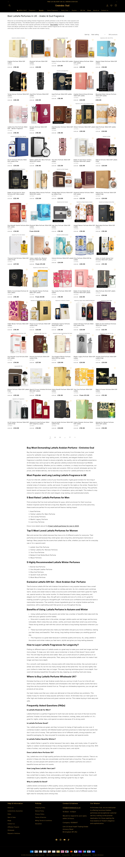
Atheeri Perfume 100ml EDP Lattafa (84, 127)
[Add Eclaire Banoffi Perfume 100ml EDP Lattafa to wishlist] (70, 368)
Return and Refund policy (53, 855)
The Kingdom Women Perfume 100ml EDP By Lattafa (61, 357)
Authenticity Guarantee (15, 811)
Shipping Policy (40, 807)
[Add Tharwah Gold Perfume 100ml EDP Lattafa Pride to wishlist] (26, 236)
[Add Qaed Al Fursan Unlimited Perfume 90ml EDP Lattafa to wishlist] (48, 368)
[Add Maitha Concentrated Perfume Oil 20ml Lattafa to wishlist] (26, 269)
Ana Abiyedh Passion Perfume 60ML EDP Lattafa (39, 291)
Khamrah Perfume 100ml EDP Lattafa (38, 62)
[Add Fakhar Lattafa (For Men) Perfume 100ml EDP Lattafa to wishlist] (48, 138)
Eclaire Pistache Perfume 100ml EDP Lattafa (83, 423)
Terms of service (76, 855)
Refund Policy (39, 811)
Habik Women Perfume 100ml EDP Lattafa (18, 324)
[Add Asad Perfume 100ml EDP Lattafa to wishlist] (70, 72)
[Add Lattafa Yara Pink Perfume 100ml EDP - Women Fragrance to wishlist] (26, 105)
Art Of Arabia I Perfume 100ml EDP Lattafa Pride (18, 423)
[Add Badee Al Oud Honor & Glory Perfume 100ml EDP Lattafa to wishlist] (92, 138)
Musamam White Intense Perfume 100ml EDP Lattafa (40, 193)
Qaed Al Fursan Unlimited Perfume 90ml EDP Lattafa (40, 390)
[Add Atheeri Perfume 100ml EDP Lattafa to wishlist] (92, 105)
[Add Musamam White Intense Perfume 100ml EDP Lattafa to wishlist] (48, 171)
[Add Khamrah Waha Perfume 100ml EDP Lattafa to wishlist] (48, 204)
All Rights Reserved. (39, 855)
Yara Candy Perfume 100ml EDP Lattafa (61, 291)
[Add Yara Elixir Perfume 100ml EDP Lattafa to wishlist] (70, 138)
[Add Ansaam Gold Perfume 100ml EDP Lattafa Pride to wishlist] (114, 335)
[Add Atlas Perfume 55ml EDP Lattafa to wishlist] (114, 269)
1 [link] (50, 437)
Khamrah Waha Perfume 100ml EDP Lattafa (40, 226)
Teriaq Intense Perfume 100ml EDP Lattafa (18, 94)
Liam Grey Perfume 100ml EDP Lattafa (61, 226)
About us (10, 807)
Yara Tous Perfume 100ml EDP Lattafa (83, 390)
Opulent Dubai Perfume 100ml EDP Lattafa (106, 62)
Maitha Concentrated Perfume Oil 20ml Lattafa (18, 291)
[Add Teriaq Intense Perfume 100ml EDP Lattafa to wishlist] (26, 72)
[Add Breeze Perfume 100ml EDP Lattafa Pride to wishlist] (26, 368)
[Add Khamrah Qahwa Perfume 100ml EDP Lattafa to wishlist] (92, 40)
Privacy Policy (39, 814)
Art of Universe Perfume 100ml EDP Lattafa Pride (17, 160)
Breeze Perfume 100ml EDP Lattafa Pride (18, 390)
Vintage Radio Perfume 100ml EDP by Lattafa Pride (62, 193)
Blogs (9, 820)
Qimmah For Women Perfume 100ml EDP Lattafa (105, 423)
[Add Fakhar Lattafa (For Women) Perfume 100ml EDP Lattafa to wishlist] (48, 236)
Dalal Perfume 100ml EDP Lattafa (106, 127)
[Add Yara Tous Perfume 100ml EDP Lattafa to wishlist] (92, 368)
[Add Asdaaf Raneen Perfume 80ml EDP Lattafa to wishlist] (92, 204)
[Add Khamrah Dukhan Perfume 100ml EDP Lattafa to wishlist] (92, 171)
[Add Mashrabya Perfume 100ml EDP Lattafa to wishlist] (114, 204)
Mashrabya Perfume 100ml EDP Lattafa (105, 226)
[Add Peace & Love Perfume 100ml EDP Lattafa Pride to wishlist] (48, 302)
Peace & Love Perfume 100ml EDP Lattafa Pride (40, 324)
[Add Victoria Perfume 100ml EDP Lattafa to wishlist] (70, 236)
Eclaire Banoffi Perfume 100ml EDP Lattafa (62, 390)
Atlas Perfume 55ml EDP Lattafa (105, 291)
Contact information (98, 855)
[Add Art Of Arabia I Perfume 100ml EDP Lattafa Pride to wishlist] (26, 401)
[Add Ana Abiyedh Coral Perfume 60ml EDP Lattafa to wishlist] (26, 335)
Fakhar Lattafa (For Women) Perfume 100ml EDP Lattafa (38, 258)
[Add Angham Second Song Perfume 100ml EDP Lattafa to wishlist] (92, 72)
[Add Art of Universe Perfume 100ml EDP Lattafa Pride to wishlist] (26, 138)
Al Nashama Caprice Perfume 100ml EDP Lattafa (61, 324)
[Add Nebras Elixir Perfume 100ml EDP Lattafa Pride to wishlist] (114, 171)
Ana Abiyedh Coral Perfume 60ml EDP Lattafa (18, 357)
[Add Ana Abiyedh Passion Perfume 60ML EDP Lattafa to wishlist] (48, 269)
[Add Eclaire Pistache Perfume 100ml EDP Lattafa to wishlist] (92, 401)
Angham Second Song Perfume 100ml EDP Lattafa (83, 94)
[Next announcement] (117, 1)
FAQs (9, 814)
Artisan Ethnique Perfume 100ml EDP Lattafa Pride (83, 324)
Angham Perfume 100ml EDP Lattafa (16, 62)
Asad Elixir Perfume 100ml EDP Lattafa (39, 94)
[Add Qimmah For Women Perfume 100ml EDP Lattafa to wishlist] (114, 401)
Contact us (11, 823)
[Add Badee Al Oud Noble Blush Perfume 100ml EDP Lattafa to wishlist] (92, 269)
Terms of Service (40, 817)
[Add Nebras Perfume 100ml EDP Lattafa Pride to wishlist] (114, 138)
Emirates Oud (29, 855)
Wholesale (11, 830)
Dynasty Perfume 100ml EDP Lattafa (38, 127)
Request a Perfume (14, 833)
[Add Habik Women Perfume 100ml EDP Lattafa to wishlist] (26, 302)
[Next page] (75, 437)
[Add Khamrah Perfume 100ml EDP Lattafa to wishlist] (48, 40)
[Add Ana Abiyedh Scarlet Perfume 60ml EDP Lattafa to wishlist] (26, 204)
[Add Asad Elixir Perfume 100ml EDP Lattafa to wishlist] (48, 72)
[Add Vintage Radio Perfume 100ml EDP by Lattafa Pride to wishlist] (70, 171)
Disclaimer (38, 823)
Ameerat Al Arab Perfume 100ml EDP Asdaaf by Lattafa (39, 423)
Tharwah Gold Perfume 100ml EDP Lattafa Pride (18, 258)
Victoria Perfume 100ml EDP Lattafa (62, 258)
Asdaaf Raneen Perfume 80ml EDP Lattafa (84, 226)
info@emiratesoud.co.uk (72, 807)
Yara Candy (54, 24)
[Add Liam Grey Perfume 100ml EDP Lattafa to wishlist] (70, 204)
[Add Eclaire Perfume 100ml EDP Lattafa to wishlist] (70, 40)
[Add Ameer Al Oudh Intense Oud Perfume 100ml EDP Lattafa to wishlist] (114, 236)
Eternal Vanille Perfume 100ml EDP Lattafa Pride (62, 423)
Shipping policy (86, 855)
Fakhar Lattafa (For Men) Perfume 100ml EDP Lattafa (40, 160)
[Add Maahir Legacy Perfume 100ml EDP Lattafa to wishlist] (92, 335)
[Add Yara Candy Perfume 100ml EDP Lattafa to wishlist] (70, 269)
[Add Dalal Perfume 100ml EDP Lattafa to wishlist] (114, 105)
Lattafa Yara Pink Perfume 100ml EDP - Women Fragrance (17, 127)
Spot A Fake (12, 817)
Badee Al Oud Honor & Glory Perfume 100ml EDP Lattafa (82, 160)
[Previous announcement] (8, 1)
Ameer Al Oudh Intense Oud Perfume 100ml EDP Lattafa (104, 258)
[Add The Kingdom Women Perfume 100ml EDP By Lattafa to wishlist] (70, 335)
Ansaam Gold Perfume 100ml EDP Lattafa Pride (106, 357)
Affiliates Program (13, 827)
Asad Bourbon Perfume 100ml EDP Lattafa (62, 127)
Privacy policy (66, 855)
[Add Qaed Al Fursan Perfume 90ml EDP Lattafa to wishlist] (114, 368)
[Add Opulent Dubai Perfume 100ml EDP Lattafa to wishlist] (114, 40)
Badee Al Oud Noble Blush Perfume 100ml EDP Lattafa (82, 291)
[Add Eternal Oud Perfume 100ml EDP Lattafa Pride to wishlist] (48, 335)
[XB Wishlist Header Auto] (111, 5)
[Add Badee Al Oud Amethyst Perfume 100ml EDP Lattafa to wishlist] (114, 302)
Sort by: (87, 34)
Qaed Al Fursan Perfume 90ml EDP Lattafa (106, 390)
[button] (10, 5)
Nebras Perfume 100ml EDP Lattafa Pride (106, 160)
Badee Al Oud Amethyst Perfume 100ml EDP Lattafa (106, 324)
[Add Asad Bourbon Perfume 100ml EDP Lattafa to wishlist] (70, 105)
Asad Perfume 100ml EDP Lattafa (62, 94)
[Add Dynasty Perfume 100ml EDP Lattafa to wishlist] (48, 105)
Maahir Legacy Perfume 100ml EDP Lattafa (84, 357)
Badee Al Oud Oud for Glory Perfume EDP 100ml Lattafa (16, 193)
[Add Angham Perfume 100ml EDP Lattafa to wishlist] (26, 40)
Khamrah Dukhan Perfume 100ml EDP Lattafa (84, 193)
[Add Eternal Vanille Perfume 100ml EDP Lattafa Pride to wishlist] (70, 401)
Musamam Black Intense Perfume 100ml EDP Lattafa (106, 94)
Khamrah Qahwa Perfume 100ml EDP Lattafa (83, 62)
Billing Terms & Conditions (43, 820)
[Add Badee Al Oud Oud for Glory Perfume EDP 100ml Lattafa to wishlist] (26, 171)
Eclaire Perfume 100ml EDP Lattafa (62, 61)
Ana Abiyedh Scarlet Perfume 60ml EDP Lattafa (18, 226)
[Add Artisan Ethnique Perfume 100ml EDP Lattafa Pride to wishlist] (92, 302)
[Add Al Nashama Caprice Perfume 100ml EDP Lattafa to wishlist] (70, 302)
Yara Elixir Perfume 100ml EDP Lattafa (61, 160)
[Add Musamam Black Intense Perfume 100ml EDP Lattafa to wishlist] (114, 72)
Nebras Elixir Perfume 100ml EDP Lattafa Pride (106, 193)
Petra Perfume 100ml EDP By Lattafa (82, 258)
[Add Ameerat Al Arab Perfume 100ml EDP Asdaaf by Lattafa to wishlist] (48, 401)
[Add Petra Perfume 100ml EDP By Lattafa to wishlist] (92, 236)
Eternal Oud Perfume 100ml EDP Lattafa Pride (39, 357)
